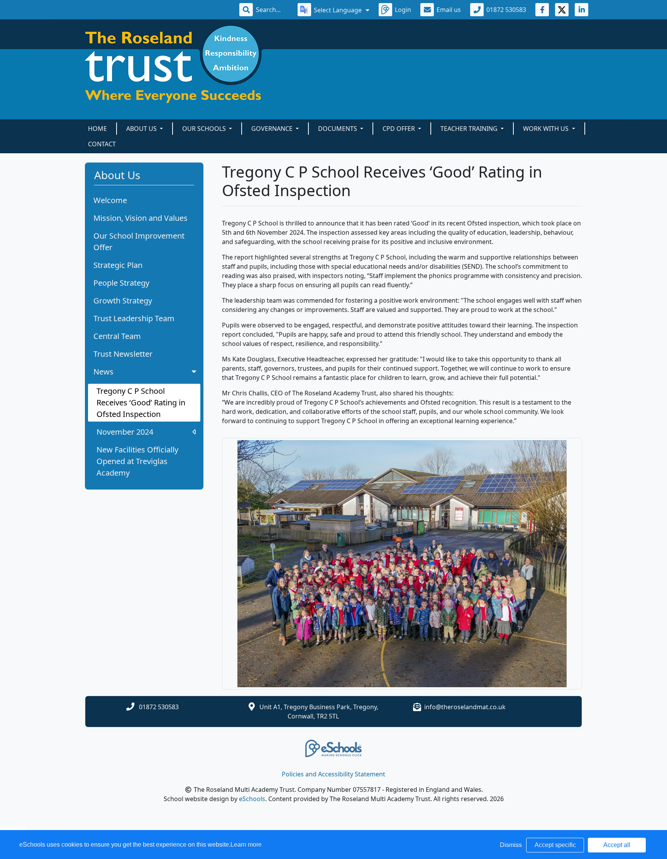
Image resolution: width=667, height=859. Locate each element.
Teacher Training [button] (469, 128)
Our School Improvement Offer (139, 241)
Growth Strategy (122, 300)
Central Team (117, 336)
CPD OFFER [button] (399, 128)
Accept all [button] (616, 845)
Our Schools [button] (204, 128)
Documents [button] (338, 128)
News (103, 371)
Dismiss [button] (511, 845)
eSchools (252, 799)
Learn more (246, 844)
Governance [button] (272, 128)
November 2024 (124, 432)
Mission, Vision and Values (140, 218)
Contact (102, 144)
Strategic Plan (117, 265)
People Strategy (121, 283)
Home (97, 128)
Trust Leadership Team (133, 318)
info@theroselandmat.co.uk (465, 707)
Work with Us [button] (546, 128)
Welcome (110, 200)
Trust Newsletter (122, 354)
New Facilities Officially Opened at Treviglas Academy (137, 461)
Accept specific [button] (555, 845)
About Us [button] (142, 128)
